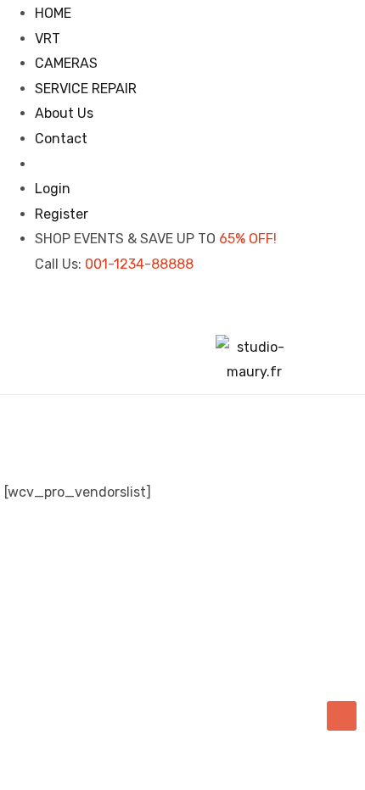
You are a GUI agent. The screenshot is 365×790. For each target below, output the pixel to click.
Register (61, 214)
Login (52, 189)
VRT (47, 39)
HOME (53, 13)
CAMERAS (66, 63)
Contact (61, 139)
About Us (64, 113)
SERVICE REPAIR (86, 89)
